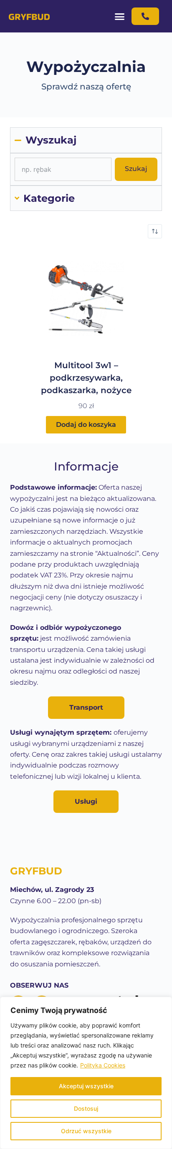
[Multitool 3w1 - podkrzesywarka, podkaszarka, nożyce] (86, 299)
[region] (86, 1073)
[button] (120, 16)
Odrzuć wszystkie (86, 1130)
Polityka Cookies (102, 1065)
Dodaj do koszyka (86, 424)
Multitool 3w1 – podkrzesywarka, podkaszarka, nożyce (86, 377)
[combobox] (63, 169)
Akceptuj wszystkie (86, 1086)
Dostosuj (86, 1108)
